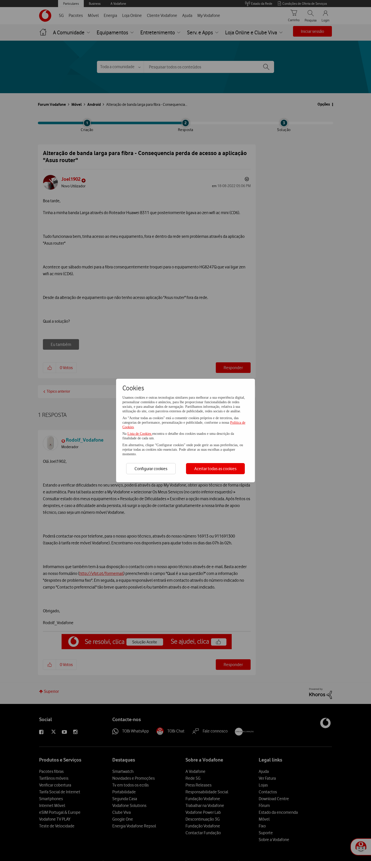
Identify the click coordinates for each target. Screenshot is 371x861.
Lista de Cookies (139, 434)
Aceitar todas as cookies (215, 468)
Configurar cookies (151, 468)
